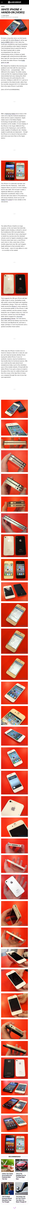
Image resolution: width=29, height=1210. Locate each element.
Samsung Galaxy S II (11, 114)
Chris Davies (5, 15)
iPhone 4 (17, 40)
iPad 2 (23, 314)
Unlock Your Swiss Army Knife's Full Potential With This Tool (7, 1176)
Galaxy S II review (6, 200)
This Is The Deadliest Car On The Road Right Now (21, 1176)
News (2, 6)
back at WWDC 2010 (7, 42)
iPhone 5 (14, 306)
